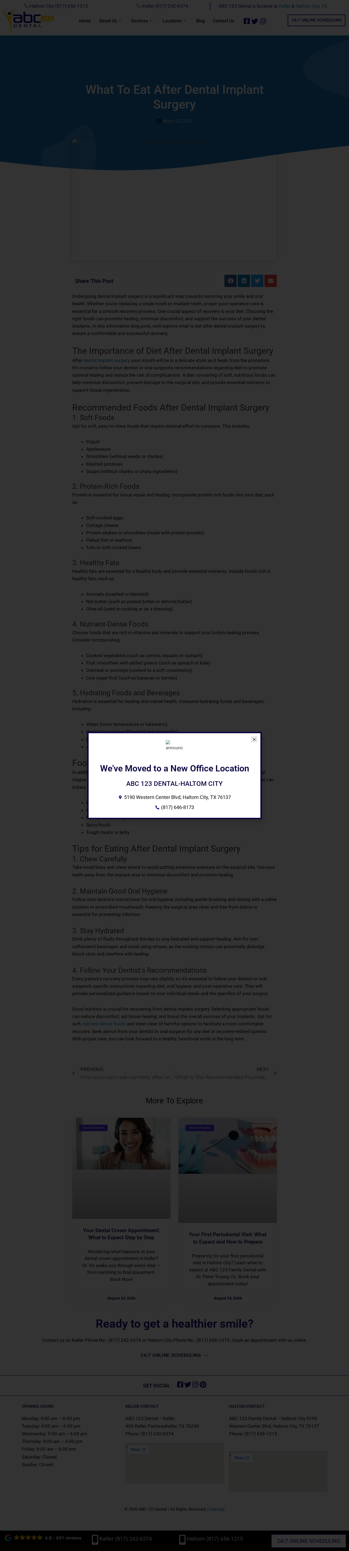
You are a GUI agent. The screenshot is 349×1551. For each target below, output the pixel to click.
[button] (254, 739)
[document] (174, 775)
